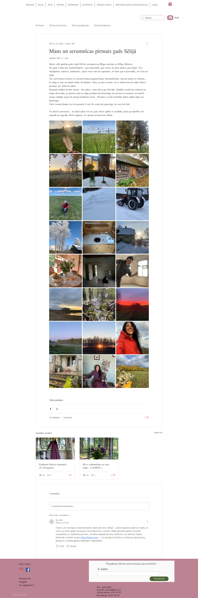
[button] (41, 4)
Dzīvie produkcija (80, 25)
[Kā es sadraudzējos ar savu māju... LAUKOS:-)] (99, 448)
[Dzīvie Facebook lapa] (28, 570)
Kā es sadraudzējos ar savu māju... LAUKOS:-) (96, 466)
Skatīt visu (158, 432)
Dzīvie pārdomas (102, 25)
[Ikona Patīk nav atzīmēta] (57, 546)
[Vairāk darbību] (147, 43)
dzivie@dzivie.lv (113, 590)
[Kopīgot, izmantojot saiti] (57, 409)
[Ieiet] (170, 17)
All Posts (40, 25)
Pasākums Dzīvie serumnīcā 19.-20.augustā (53, 466)
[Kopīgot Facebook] (50, 409)
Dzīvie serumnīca (58, 25)
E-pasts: (103, 569)
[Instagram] (21, 570)
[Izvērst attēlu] (65, 136)
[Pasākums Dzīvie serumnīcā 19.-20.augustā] (55, 448)
